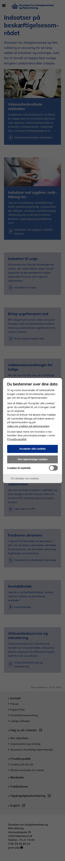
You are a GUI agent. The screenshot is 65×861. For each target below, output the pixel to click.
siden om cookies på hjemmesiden (28, 426)
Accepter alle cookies (32, 448)
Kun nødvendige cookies (33, 459)
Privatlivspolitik (16, 439)
